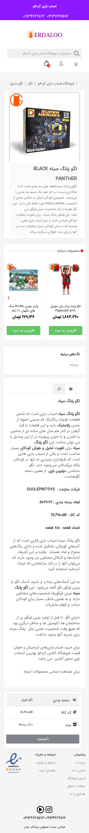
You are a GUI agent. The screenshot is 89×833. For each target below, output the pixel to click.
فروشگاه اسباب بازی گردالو (56, 83)
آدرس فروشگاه (76, 778)
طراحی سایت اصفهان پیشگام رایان (44, 827)
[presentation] (9, 298)
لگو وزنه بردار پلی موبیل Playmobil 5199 (65, 308)
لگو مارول (16, 83)
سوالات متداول (76, 786)
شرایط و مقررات (46, 762)
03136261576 (56, 16)
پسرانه (74, 364)
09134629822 (33, 16)
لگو (30, 83)
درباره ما (80, 762)
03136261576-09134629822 (44, 818)
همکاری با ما (77, 793)
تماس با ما (78, 770)
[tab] (70, 388)
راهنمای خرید (47, 770)
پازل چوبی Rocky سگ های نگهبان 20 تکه (23, 308)
